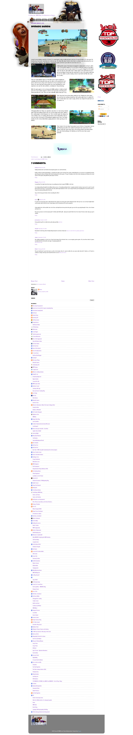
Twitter (58, 20)
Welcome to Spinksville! (37, 534)
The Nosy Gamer (36, 320)
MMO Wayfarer (36, 464)
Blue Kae (34, 395)
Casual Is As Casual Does (37, 584)
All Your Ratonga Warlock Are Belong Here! (41, 712)
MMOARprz (35, 608)
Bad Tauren (35, 549)
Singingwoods (35, 568)
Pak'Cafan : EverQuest (37, 593)
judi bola (60, 222)
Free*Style (35, 393)
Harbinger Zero (36, 457)
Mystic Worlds (35, 379)
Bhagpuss (37, 182)
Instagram (78, 20)
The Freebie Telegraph (37, 412)
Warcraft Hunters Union (37, 341)
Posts (101, 106)
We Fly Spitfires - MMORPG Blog (39, 586)
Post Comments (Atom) (41, 284)
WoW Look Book (36, 603)
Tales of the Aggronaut (37, 339)
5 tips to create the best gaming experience (75, 230)
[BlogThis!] (45, 157)
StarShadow (35, 438)
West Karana (35, 398)
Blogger (79, 731)
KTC (33, 695)
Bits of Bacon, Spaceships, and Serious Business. (42, 501)
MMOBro (34, 416)
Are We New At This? (37, 544)
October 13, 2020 (43, 220)
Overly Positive (36, 407)
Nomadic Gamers (36, 362)
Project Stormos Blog (37, 619)
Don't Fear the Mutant (37, 638)
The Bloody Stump (36, 582)
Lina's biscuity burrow (37, 350)
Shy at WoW (35, 579)
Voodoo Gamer (36, 617)
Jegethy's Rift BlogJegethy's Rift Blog (40, 709)
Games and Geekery (37, 497)
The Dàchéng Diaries (37, 471)
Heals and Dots (36, 634)
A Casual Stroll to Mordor (38, 660)
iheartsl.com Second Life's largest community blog (43, 308)
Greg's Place (35, 643)
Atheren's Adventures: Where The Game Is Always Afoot (44, 405)
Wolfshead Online (36, 324)
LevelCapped (35, 426)
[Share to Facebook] (48, 157)
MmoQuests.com (36, 461)
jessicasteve (37, 220)
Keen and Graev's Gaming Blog (39, 390)
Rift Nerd (34, 648)
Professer (37, 167)
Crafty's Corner (35, 601)
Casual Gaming (37, 159)
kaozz (36, 199)
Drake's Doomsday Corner (38, 697)
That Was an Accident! (37, 516)
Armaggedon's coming (37, 598)
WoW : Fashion (36, 525)
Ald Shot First (35, 445)
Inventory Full (35, 317)
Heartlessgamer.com (37, 334)
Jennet (36, 237)
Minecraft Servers (62, 252)
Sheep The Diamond (37, 485)
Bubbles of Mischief (37, 409)
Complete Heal (36, 542)
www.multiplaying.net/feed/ (38, 440)
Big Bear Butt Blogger (37, 355)
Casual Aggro (35, 331)
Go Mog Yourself (36, 575)
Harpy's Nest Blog (36, 419)
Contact (38, 20)
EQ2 (41, 159)
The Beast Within (36, 596)
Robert (36, 249)
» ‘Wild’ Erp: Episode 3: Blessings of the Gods (42, 631)
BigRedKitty (35, 657)
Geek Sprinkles (36, 421)
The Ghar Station (36, 343)
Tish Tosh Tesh (35, 346)
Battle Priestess (36, 690)
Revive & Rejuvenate (37, 530)
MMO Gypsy (35, 367)
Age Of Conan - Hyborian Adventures (40, 650)
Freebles (34, 683)
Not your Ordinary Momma (38, 641)
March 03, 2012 (42, 167)
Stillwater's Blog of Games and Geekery (40, 629)
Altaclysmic (35, 487)
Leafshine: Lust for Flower (38, 476)
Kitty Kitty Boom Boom (37, 570)
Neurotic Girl (35, 478)
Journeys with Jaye (36, 388)
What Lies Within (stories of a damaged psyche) (42, 700)
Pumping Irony (35, 671)
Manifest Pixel (35, 627)
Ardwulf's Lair (35, 374)
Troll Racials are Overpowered (39, 499)
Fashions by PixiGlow (37, 605)
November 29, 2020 (43, 228)
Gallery (44, 20)
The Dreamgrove (36, 466)
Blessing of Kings (36, 360)
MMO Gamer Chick (36, 383)
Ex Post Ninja (35, 520)
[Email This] (44, 157)
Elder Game (35, 553)
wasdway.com (35, 676)
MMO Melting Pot (36, 572)
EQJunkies (35, 664)
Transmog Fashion (36, 558)
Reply (36, 177)
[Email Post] (41, 157)
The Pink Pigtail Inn (36, 667)
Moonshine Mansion (37, 435)
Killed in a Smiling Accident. (38, 372)
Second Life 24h (36, 381)
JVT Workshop (35, 327)
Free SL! (34, 506)
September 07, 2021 (42, 237)
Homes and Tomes (36, 494)
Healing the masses (37, 523)
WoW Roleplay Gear (37, 532)
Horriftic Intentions (36, 561)
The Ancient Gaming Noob (38, 310)
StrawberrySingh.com (37, 376)
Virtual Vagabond (36, 473)
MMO (43, 159)
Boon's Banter (35, 615)
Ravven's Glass (36, 402)
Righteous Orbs (36, 414)
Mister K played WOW (37, 509)
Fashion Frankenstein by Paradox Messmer (41, 424)
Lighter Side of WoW (37, 431)
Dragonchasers (36, 322)
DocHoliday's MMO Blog (37, 492)
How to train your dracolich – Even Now (40, 428)
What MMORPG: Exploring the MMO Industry (41, 537)
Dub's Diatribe (35, 442)
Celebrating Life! (36, 364)
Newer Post (34, 281)
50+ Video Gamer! (36, 622)
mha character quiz (38, 242)
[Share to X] (47, 157)
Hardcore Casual (36, 386)
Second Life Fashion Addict (38, 551)
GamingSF (35, 357)
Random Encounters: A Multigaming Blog (41, 480)
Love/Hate (35, 612)
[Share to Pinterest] (50, 157)
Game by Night (35, 433)
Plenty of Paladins (36, 504)
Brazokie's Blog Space (37, 624)
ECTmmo (99, 97)
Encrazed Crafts (36, 655)
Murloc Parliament (36, 518)
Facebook (65, 20)
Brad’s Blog (35, 707)
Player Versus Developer (38, 511)
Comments (102, 109)
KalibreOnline (35, 565)
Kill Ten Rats (35, 329)
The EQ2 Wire (35, 653)
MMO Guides (51, 20)
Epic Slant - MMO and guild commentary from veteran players (45, 449)
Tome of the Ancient (37, 348)
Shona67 (36, 228)
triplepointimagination (37, 686)
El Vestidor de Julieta (37, 513)
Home (32, 20)
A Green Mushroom (36, 336)
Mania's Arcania (36, 563)
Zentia (46, 159)
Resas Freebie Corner (37, 452)
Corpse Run (35, 556)
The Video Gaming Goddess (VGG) (39, 669)
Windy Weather (36, 674)
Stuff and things (36, 539)
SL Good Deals (36, 353)
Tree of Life (35, 591)
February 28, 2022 (41, 249)
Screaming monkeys (37, 490)
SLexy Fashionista (36, 459)
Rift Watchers (35, 678)
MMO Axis (35, 704)
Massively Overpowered (38, 305)
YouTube (71, 20)
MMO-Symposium (36, 527)
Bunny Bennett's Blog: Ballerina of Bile (40, 468)
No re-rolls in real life (37, 662)
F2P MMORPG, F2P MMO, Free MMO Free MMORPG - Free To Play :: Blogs (47, 681)
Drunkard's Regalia (36, 546)
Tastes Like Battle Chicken (38, 454)
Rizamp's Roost (36, 589)
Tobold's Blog (35, 315)
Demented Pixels (36, 688)
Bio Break (35, 313)
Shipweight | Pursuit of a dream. (39, 636)
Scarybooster (35, 369)
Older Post (91, 281)
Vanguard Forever (36, 610)
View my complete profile (43, 291)
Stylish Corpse (35, 483)
